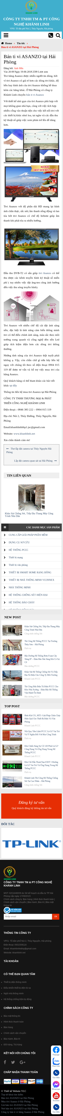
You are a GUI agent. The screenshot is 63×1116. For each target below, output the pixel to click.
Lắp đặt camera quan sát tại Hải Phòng (33, 460)
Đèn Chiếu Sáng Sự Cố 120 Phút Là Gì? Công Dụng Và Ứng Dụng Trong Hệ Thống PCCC (41, 749)
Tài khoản (11, 961)
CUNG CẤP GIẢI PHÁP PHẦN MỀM (28, 535)
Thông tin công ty (17, 932)
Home (8, 43)
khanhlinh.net (18, 952)
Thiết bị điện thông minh (15, 982)
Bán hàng (27, 899)
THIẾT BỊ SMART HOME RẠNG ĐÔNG (30, 572)
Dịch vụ (27, 648)
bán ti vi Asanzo (35, 94)
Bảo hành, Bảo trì (36, 902)
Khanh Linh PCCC (32, 679)
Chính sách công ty (18, 1007)
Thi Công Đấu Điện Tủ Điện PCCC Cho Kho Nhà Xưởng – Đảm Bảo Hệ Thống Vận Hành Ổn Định (41, 689)
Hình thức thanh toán (44, 899)
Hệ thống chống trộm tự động (17, 999)
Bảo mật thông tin (12, 1016)
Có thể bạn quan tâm (19, 974)
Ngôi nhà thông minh (14, 993)
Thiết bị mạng (16, 557)
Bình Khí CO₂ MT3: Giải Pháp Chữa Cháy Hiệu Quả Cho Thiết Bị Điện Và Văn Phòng (42, 718)
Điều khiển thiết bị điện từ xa (17, 988)
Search (58, 35)
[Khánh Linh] (31, 6)
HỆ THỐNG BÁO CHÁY (22, 602)
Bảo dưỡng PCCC (32, 666)
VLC (23, 1091)
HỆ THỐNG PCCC (18, 550)
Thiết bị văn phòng (18, 565)
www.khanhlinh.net (24, 433)
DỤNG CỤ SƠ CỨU (19, 542)
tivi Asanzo (45, 273)
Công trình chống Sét (33, 633)
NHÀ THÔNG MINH (19, 587)
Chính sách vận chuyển (15, 902)
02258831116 (50, 35)
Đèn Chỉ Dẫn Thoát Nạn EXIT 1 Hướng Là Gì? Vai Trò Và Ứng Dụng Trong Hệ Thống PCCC (41, 765)
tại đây (13, 385)
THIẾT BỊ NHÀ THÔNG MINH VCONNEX (31, 580)
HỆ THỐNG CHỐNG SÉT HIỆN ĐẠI (28, 595)
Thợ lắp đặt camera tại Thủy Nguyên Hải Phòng (28, 450)
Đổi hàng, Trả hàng (13, 1044)
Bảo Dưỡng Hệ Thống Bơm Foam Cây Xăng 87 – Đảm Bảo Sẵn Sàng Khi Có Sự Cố (42, 659)
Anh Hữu (18, 68)
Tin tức (21, 43)
